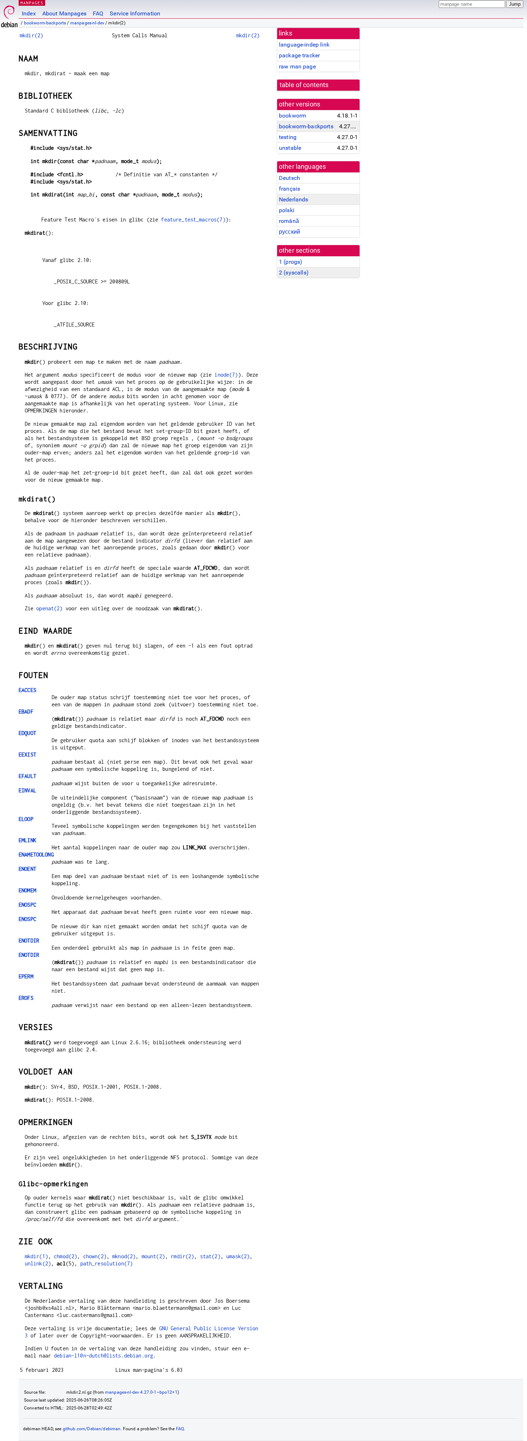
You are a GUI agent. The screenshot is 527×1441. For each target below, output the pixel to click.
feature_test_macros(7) (193, 219)
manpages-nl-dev (87, 22)
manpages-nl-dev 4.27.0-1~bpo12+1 (141, 1392)
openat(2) (49, 608)
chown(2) (94, 1256)
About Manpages (64, 13)
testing (287, 137)
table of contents (304, 85)
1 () (290, 261)
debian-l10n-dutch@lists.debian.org (103, 1355)
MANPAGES (31, 2)
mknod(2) (124, 1256)
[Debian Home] (9, 14)
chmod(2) (65, 1256)
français (289, 188)
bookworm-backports (45, 22)
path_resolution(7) (106, 1263)
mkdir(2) (31, 35)
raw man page (297, 66)
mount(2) (153, 1256)
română (289, 221)
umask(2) (238, 1256)
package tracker (299, 55)
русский (289, 231)
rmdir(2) (182, 1256)
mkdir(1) (36, 1256)
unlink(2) (38, 1263)
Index (29, 13)
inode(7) (226, 375)
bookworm (292, 115)
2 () (294, 272)
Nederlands (293, 199)
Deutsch (289, 178)
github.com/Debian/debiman (92, 1428)
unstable (290, 147)
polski (286, 210)
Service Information (135, 13)
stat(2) (210, 1256)
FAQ (98, 13)
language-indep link (304, 44)
